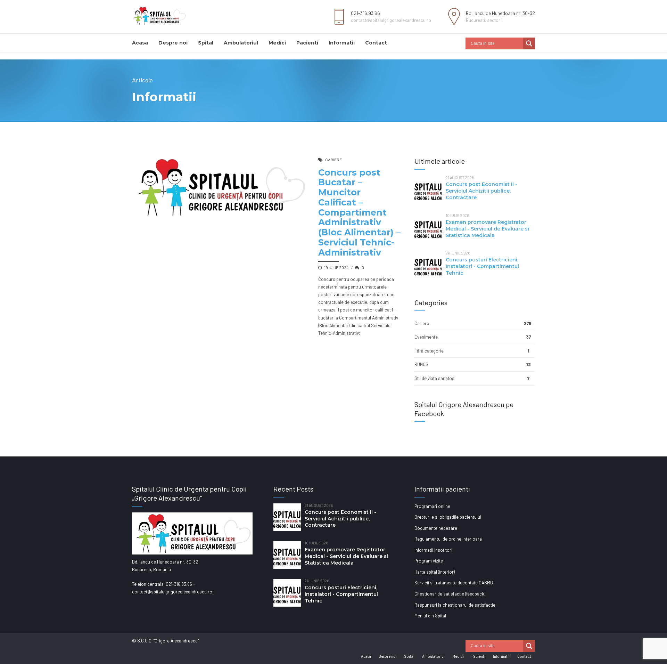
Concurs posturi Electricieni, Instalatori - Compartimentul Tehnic (482, 266)
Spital (205, 43)
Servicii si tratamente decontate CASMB (453, 582)
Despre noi (173, 43)
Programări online (432, 506)
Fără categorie (429, 351)
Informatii (342, 43)
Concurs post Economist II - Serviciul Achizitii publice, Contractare (481, 191)
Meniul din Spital (430, 615)
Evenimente (426, 337)
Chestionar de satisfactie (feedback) (449, 594)
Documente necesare (435, 528)
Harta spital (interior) (434, 572)
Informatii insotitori (433, 550)
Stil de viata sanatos (434, 378)
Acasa (140, 43)
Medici (277, 43)
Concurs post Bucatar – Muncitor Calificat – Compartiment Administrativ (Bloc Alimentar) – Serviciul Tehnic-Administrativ (359, 212)
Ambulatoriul (241, 43)
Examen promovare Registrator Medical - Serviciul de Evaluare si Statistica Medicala (487, 228)
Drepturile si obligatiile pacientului (447, 517)
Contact (376, 43)
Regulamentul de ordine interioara (448, 539)
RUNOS (421, 364)
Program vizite (428, 561)
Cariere (333, 159)
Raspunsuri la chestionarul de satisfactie (454, 605)
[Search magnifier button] (529, 43)
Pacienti (307, 43)
